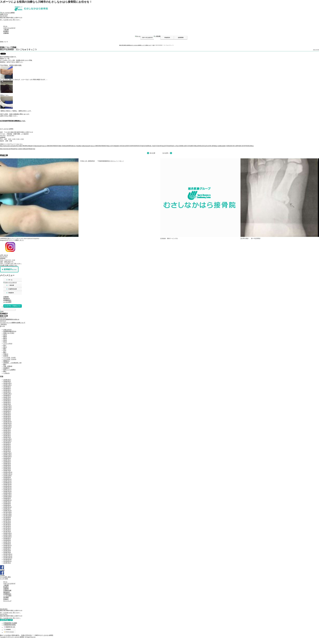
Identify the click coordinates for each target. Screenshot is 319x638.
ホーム (5, 26)
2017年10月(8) (7, 515)
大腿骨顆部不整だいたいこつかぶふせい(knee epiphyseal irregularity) (19, 238)
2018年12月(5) (7, 493)
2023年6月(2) (7, 414)
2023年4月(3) (7, 418)
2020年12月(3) (7, 453)
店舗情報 (6, 33)
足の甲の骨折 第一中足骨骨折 (250, 238)
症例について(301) (8, 333)
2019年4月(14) (7, 486)
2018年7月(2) (7, 502)
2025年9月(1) (7, 386)
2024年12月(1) (7, 393)
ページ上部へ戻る (5, 577)
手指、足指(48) (7, 366)
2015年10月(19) (7, 557)
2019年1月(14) (7, 491)
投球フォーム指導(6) (9, 369)
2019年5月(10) (7, 484)
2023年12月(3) (7, 406)
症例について (148, 45)
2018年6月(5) (7, 503)
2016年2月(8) (7, 550)
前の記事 (152, 153)
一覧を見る (3, 324)
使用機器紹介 (7, 300)
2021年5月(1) (7, 446)
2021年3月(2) (7, 447)
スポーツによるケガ (9, 28)
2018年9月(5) (7, 498)
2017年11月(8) (7, 514)
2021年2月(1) (7, 449)
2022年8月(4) (7, 428)
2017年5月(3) (7, 524)
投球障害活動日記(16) (9, 331)
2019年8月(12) (7, 479)
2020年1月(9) (7, 470)
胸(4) (4, 364)
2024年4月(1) (7, 400)
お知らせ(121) (7, 329)
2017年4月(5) (7, 526)
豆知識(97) (6, 368)
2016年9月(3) (7, 538)
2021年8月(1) (7, 444)
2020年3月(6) (7, 467)
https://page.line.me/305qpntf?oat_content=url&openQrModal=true (17, 148)
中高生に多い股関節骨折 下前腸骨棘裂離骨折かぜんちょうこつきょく (102, 161)
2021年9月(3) (7, 442)
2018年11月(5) (7, 495)
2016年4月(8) (7, 547)
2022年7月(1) (7, 430)
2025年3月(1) (7, 392)
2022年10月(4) (7, 427)
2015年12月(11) (7, 554)
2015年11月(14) (7, 556)
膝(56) (5, 338)
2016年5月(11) (7, 545)
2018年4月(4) (7, 505)
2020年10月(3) (7, 456)
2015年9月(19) (7, 559)
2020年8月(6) (7, 458)
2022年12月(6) (7, 425)
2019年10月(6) (7, 475)
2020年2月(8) (7, 468)
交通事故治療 (7, 590)
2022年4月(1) (7, 434)
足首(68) (5, 355)
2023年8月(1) (7, 411)
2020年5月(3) (7, 463)
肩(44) (5, 335)
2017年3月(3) (7, 528)
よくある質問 (7, 302)
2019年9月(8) (7, 477)
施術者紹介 (6, 298)
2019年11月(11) (7, 474)
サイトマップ (7, 601)
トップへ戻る (4, 578)
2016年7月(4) (7, 542)
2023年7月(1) (7, 413)
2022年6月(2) (7, 432)
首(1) (4, 345)
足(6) (4, 350)
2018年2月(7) (7, 509)
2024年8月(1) (7, 395)
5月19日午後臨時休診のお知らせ (9, 319)
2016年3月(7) (7, 549)
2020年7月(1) (7, 460)
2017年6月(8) (7, 522)
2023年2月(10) (7, 421)
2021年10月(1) (7, 441)
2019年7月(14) (7, 481)
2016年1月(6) (7, 552)
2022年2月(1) (7, 435)
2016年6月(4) (7, 543)
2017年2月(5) (7, 529)
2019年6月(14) (7, 482)
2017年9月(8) (7, 517)
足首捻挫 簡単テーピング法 (169, 238)
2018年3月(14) (7, 507)
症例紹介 (6, 599)
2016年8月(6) (7, 540)
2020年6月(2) (7, 461)
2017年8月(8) (7, 519)
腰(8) (4, 348)
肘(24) (5, 342)
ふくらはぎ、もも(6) (9, 357)
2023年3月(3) (7, 420)
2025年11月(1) (7, 385)
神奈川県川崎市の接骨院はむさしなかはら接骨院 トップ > (132, 45)
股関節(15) (6, 361)
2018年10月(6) (7, 496)
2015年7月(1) (7, 563)
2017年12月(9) (7, 512)
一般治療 (6, 29)
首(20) (5, 340)
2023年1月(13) (7, 423)
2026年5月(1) (7, 379)
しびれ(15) (6, 373)
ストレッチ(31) (7, 343)
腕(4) (4, 371)
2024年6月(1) (7, 399)
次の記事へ (165, 153)
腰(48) (5, 336)
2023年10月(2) (7, 409)
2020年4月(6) (7, 465)
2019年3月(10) (7, 488)
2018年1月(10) (7, 510)
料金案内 (6, 31)
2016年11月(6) (7, 535)
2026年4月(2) (7, 381)
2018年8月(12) (7, 500)
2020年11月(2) (7, 454)
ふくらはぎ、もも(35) (9, 359)
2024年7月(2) (7, 397)
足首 (154, 45)
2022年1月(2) (7, 437)
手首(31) (5, 354)
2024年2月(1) (7, 402)
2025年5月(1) (7, 390)
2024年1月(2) (7, 404)
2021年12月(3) (7, 439)
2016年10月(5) (7, 536)
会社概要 (6, 597)
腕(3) (4, 352)
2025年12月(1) (7, 383)
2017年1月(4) (7, 531)
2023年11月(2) (7, 407)
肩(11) (5, 347)
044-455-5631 (3, 609)
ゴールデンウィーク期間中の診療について (12, 322)
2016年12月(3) (7, 533)
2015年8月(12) (7, 561)
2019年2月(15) (7, 489)
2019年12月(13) (7, 472)
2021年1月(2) (7, 451)
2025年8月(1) (7, 388)
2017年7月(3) (7, 521)
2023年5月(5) (7, 416)
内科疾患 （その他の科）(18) (12, 362)
